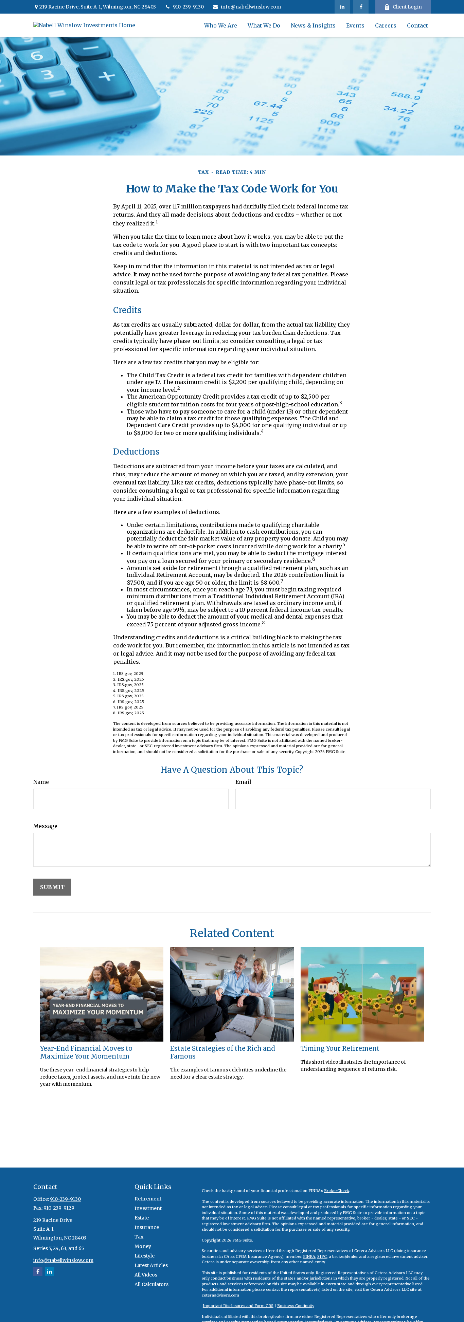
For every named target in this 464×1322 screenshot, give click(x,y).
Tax (139, 1237)
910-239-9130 (188, 7)
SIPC (322, 1256)
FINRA (309, 1256)
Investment (148, 1208)
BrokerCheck (336, 1190)
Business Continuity (295, 1305)
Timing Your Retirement (340, 1048)
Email (243, 781)
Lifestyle (145, 1256)
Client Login (407, 7)
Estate (142, 1218)
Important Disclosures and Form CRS (238, 1305)
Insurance (147, 1227)
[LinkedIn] (342, 7)
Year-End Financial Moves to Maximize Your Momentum (86, 1052)
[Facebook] (361, 7)
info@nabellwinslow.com (251, 7)
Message (45, 826)
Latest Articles (151, 1265)
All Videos (146, 1275)
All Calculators (151, 1284)
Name (41, 781)
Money (143, 1246)
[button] (220, 25)
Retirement (148, 1199)
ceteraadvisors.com (220, 1295)
